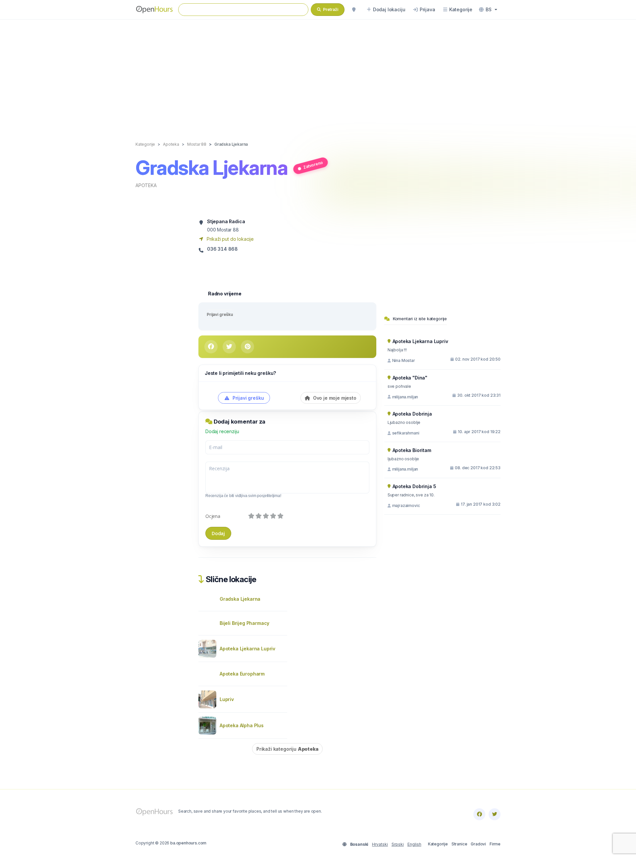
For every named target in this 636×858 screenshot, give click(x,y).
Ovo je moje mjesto (334, 398)
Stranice (459, 843)
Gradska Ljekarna (240, 599)
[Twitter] (495, 814)
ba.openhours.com (188, 842)
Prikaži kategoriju (287, 749)
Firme (495, 843)
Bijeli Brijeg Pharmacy (244, 623)
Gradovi (478, 843)
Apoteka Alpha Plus (242, 725)
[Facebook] (479, 814)
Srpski (398, 844)
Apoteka (146, 185)
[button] (488, 9)
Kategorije (438, 843)
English (414, 844)
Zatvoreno (313, 165)
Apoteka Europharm (242, 674)
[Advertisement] (318, 73)
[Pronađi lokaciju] (353, 9)
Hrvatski (380, 844)
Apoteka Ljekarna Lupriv (247, 648)
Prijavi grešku (220, 314)
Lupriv (227, 699)
